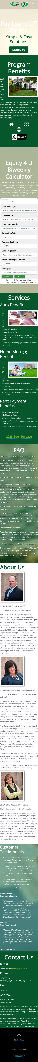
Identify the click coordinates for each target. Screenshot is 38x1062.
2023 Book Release (19, 436)
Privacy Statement (19, 1049)
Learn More (18, 49)
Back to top (19, 1039)
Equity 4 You (18, 1055)
